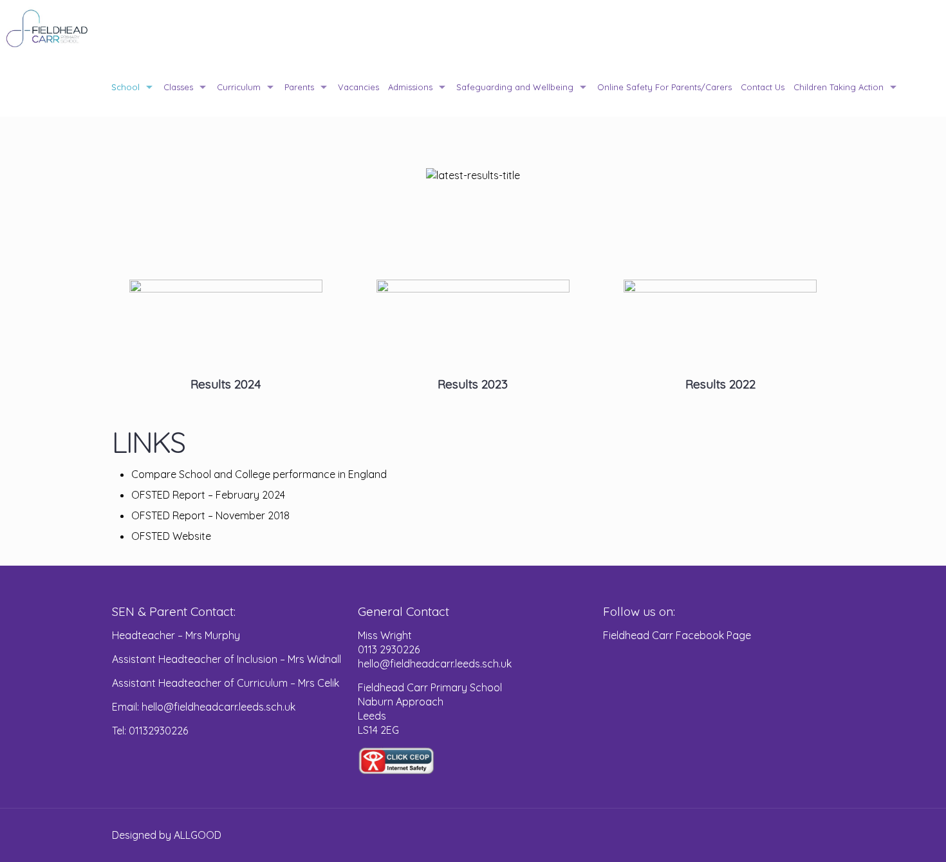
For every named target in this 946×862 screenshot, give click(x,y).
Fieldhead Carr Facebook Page (677, 635)
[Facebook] (787, 835)
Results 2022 (720, 384)
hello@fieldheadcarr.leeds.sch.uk (435, 663)
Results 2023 (473, 384)
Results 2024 (225, 384)
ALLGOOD (197, 834)
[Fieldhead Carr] (47, 29)
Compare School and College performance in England (259, 474)
